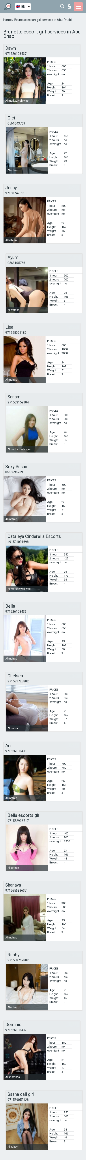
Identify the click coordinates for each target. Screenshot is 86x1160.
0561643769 (16, 123)
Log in (70, 5)
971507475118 (15, 193)
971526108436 (15, 612)
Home (7, 20)
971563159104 (18, 402)
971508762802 (18, 960)
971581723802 (18, 681)
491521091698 (18, 542)
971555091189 (15, 333)
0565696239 (14, 472)
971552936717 (18, 821)
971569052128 (18, 1100)
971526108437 (15, 54)
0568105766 (16, 263)
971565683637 (15, 890)
